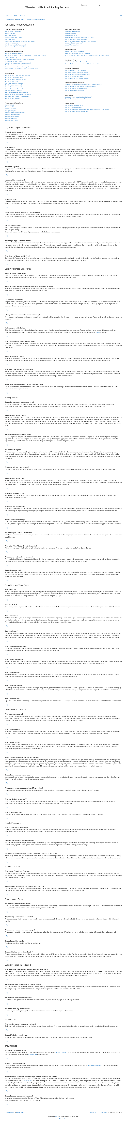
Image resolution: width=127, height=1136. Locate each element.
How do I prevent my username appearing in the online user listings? (25, 55)
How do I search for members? (74, 76)
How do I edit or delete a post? (14, 77)
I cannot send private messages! (74, 51)
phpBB (98, 332)
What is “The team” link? (72, 45)
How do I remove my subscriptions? (75, 90)
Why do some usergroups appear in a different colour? (81, 41)
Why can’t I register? (11, 35)
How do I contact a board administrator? (77, 111)
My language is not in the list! (13, 61)
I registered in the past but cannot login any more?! (20, 41)
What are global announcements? (15, 112)
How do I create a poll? (11, 81)
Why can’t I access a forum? (13, 87)
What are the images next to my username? (18, 63)
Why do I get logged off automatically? (16, 45)
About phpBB (32, 1054)
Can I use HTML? (10, 107)
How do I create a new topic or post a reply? (18, 75)
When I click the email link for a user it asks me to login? (21, 69)
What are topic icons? (11, 120)
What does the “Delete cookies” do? (15, 47)
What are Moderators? (71, 33)
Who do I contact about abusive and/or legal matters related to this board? (87, 109)
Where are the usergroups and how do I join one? (79, 37)
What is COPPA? (10, 33)
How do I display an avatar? (13, 65)
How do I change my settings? (14, 53)
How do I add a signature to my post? (16, 79)
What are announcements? (13, 114)
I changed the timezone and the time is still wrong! (19, 59)
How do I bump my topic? (12, 98)
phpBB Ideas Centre (95, 1065)
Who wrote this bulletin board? (74, 105)
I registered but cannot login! (13, 37)
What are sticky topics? (12, 116)
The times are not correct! (12, 57)
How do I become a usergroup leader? (76, 39)
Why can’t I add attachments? (14, 89)
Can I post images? (10, 110)
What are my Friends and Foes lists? (76, 62)
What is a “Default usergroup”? (74, 43)
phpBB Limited (61, 1052)
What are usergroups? (71, 35)
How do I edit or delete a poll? (13, 85)
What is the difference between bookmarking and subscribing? (83, 84)
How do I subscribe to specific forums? (76, 88)
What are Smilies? (10, 109)
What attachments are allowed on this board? (78, 97)
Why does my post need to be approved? (17, 96)
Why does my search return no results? (77, 72)
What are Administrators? (72, 31)
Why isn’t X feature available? (73, 107)
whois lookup (27, 1081)
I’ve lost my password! (11, 43)
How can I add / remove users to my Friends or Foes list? (82, 64)
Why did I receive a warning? (13, 90)
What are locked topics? (12, 118)
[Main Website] (14, 8)
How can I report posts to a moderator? (16, 92)
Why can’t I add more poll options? (15, 83)
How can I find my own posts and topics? (77, 78)
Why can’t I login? (10, 39)
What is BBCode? (10, 105)
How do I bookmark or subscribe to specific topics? (80, 86)
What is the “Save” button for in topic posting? (18, 94)
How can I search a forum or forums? (76, 70)
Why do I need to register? (13, 31)
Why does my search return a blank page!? (78, 74)
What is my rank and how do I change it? (17, 67)
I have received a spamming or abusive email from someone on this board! (87, 55)
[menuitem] (15, 15)
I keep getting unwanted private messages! (77, 53)
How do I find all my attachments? (75, 99)
